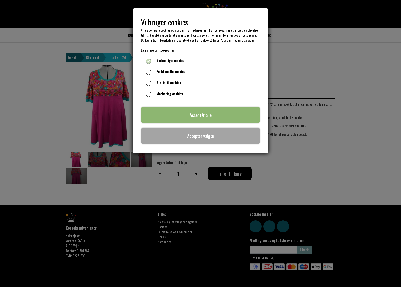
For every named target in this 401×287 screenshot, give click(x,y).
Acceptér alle (201, 114)
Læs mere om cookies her (157, 50)
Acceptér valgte (200, 135)
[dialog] (200, 143)
